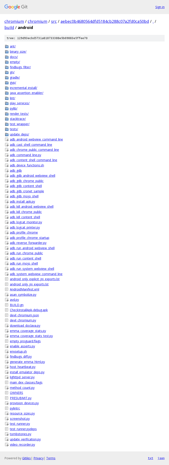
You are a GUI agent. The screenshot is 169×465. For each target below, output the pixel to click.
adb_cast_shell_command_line (31, 144)
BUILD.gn (17, 305)
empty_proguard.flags (25, 341)
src (54, 21)
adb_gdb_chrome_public (27, 181)
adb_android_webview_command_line (36, 139)
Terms (50, 458)
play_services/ (19, 103)
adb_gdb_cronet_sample (27, 191)
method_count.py (22, 388)
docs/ (14, 57)
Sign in (160, 7)
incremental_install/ (23, 88)
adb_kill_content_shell (25, 217)
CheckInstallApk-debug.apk (29, 310)
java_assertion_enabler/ (26, 93)
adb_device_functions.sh (27, 165)
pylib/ (13, 108)
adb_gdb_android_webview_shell (32, 175)
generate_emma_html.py (27, 362)
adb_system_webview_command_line (36, 274)
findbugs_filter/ (20, 67)
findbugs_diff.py (21, 356)
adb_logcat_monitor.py (26, 222)
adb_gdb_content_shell (26, 186)
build (9, 27)
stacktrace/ (18, 119)
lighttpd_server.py (22, 377)
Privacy (38, 458)
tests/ (14, 129)
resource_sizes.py (22, 413)
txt (150, 458)
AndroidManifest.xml (24, 289)
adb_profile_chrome (24, 232)
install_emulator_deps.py (27, 372)
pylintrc (15, 408)
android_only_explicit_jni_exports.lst (35, 279)
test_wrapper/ (19, 124)
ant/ (13, 46)
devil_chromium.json (24, 315)
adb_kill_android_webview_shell (31, 206)
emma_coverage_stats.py (28, 331)
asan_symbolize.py (23, 294)
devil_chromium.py (23, 320)
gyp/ (13, 82)
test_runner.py (20, 424)
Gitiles (26, 458)
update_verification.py (25, 439)
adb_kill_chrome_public (26, 212)
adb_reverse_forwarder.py (28, 243)
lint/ (12, 98)
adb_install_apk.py (22, 201)
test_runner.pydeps (23, 429)
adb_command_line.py (25, 155)
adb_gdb (16, 170)
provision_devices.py (24, 403)
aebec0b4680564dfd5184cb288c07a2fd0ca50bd (105, 21)
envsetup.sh (18, 351)
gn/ (12, 72)
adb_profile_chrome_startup (29, 238)
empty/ (15, 62)
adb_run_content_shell (25, 258)
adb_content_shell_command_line (33, 160)
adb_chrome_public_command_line (34, 150)
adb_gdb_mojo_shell (24, 196)
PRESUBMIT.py (20, 398)
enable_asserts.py (22, 346)
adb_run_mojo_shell (24, 263)
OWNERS (16, 393)
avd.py (14, 299)
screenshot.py (20, 418)
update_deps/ (19, 134)
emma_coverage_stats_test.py (31, 336)
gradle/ (15, 77)
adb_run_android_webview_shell (32, 248)
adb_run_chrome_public (26, 253)
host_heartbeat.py (22, 367)
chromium (14, 21)
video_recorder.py (22, 444)
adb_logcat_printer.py (25, 227)
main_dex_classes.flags (26, 382)
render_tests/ (19, 114)
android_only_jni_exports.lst (29, 284)
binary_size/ (18, 51)
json (161, 458)
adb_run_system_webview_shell (32, 269)
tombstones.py (20, 434)
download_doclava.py (25, 325)
